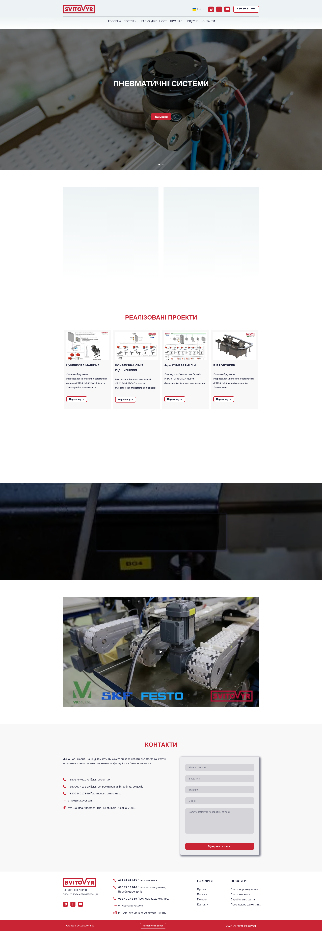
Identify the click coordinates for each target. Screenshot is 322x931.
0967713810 (81, 786)
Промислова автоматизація (246, 904)
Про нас (202, 889)
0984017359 (81, 793)
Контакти (202, 904)
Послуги (202, 894)
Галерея (202, 899)
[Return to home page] (79, 9)
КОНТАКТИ (208, 21)
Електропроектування (244, 889)
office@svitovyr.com (80, 800)
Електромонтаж (240, 894)
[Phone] (64, 779)
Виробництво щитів (243, 899)
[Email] (64, 800)
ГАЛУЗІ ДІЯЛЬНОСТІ (154, 21)
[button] (211, 9)
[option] (197, 9)
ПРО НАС (176, 21)
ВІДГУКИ (192, 21)
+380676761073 (79, 779)
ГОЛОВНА (114, 21)
